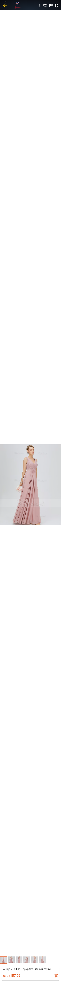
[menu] (39, 5)
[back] (5, 5)
